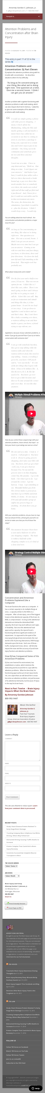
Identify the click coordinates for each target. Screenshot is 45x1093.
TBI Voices (12, 964)
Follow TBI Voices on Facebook (17, 1047)
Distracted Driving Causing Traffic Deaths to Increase (22, 841)
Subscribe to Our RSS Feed (15, 1063)
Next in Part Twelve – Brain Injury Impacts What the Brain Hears (22, 689)
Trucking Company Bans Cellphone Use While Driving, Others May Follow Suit (23, 834)
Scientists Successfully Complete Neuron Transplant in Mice (21, 854)
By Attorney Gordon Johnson (19, 694)
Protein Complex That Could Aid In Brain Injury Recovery (21, 847)
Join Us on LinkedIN (13, 1059)
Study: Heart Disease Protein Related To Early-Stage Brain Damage (21, 827)
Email (7, 773)
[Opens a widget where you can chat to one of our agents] (35, 1089)
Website (8, 783)
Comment (8, 739)
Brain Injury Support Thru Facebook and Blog (22, 984)
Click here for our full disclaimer (18, 957)
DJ (12, 61)
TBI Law (11, 1001)
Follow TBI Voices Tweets (15, 1055)
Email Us (8, 897)
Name (7, 763)
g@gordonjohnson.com (17, 722)
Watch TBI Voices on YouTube (17, 1051)
